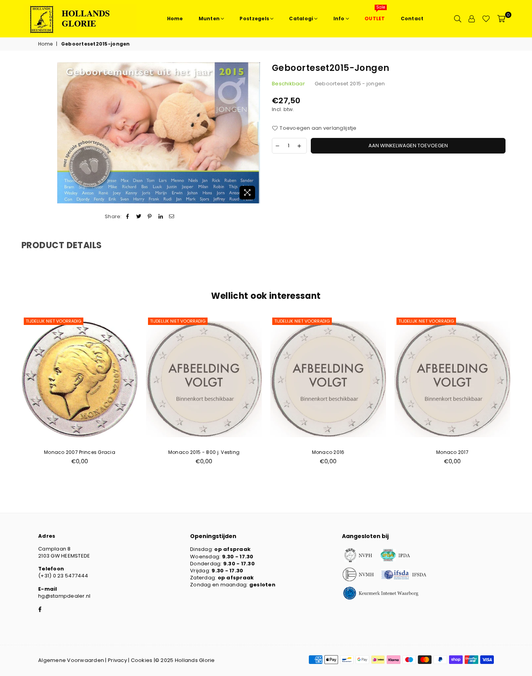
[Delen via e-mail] (172, 216)
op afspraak (232, 549)
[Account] (472, 19)
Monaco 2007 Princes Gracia (79, 452)
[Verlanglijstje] (486, 19)
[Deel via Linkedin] (161, 216)
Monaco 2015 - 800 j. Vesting (204, 452)
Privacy (117, 660)
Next (523, 394)
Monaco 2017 (452, 452)
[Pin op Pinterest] (150, 216)
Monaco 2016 (328, 452)
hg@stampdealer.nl (64, 596)
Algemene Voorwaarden (71, 660)
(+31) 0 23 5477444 (63, 575)
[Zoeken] (458, 19)
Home (45, 44)
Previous (9, 394)
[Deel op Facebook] (128, 216)
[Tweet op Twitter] (139, 216)
